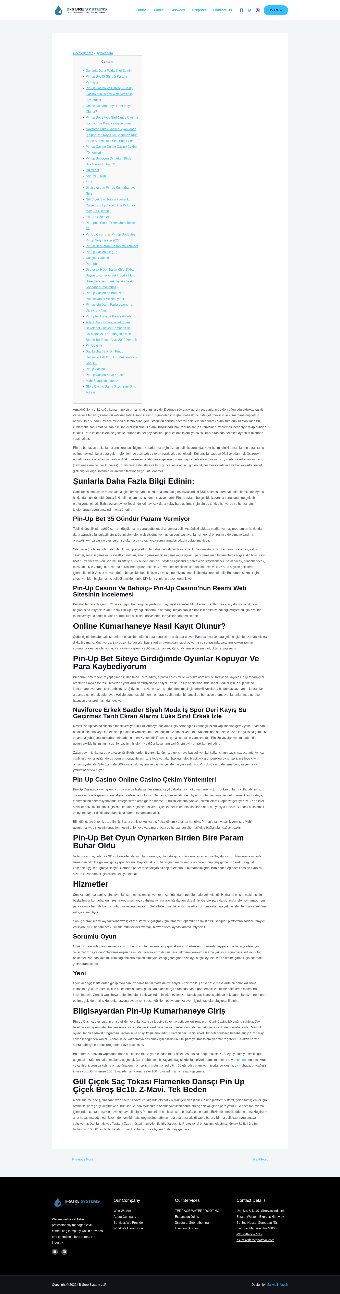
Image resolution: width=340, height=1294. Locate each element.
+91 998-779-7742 (249, 1234)
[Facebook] (241, 10)
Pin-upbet (92, 263)
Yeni (89, 182)
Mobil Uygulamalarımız (102, 380)
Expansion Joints (187, 1216)
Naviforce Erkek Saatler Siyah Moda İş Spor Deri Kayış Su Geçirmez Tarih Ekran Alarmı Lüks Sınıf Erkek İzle (112, 134)
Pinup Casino (95, 369)
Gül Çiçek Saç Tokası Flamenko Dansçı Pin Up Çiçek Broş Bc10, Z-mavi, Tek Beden (110, 205)
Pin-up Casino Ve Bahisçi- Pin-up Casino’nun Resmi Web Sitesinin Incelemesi (109, 93)
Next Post (262, 1159)
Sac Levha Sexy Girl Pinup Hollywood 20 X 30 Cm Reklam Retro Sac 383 (112, 357)
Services (178, 10)
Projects (199, 10)
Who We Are (122, 1210)
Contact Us (222, 10)
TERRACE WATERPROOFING (197, 1210)
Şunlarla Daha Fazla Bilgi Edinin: (109, 70)
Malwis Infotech (277, 1284)
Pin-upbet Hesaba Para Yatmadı (108, 316)
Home (141, 10)
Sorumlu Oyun (96, 176)
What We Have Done (128, 1228)
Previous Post (80, 1159)
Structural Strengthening (192, 1222)
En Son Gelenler (97, 217)
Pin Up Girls (94, 345)
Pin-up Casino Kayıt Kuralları (106, 375)
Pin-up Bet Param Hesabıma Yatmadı (112, 246)
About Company (125, 1216)
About (158, 10)
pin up (241, 1059)
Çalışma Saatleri (97, 258)
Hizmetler (92, 170)
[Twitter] (250, 10)
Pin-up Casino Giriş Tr (101, 252)
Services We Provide (128, 1222)
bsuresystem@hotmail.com (255, 1240)
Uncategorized (83, 53)
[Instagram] (258, 10)
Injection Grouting (187, 1228)
